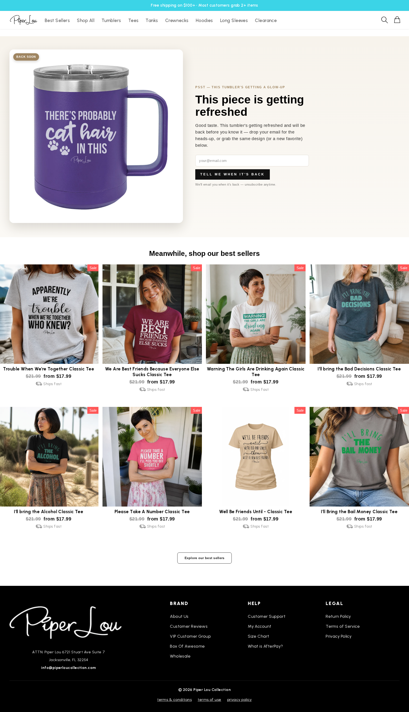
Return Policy (338, 616)
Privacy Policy (338, 636)
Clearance (266, 20)
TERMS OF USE (209, 699)
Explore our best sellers (205, 558)
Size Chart (258, 636)
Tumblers (111, 20)
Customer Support (266, 616)
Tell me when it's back (232, 174)
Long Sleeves (234, 20)
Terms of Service (343, 626)
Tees (133, 20)
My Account (259, 626)
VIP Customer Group (190, 636)
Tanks (152, 20)
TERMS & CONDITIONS (174, 699)
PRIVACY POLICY (239, 699)
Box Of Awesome (187, 646)
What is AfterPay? (265, 646)
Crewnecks (177, 20)
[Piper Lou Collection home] (68, 622)
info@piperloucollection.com (68, 667)
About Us (179, 616)
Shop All (85, 20)
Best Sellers (57, 20)
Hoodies (204, 20)
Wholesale (180, 656)
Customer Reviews (189, 626)
